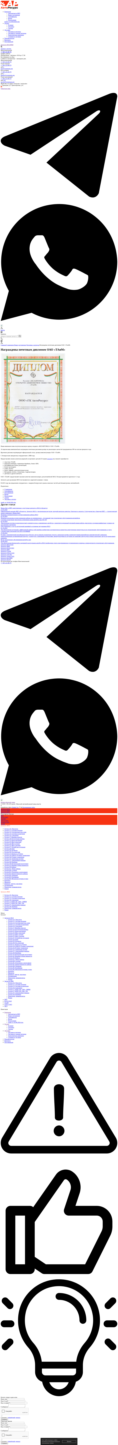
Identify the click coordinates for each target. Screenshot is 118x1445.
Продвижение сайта (28, 807)
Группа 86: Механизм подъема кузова (16, 879)
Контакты (7, 40)
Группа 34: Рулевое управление (14, 857)
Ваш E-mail (4, 1401)
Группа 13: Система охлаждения (14, 834)
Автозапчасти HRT (14, 1014)
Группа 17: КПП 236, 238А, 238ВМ (15, 901)
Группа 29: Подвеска (11, 850)
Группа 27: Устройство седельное (14, 847)
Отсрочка (11, 1027)
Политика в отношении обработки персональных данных (51, 1442)
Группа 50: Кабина (10, 867)
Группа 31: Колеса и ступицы (13, 854)
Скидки (10, 1029)
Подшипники (8, 885)
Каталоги (7, 880)
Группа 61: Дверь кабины (12, 869)
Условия (10, 1026)
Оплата (6, 1024)
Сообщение (4, 1407)
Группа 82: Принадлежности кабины (16, 874)
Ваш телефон (5, 1403)
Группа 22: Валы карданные (13, 840)
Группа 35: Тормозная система (14, 859)
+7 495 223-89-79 (6, 62)
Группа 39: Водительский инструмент (16, 864)
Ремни (6, 910)
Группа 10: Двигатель (11, 829)
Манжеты (7, 882)
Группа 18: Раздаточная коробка (14, 839)
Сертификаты (12, 1017)
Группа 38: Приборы (10, 862)
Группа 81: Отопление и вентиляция (15, 872)
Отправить (4, 1419)
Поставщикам (8, 41)
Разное (6, 889)
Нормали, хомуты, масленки (13, 884)
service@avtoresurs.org (7, 82)
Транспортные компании (16, 1036)
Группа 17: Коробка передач (13, 837)
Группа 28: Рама (9, 849)
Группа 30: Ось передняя (12, 852)
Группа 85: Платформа (11, 877)
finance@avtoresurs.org (8, 75)
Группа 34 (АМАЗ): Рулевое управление (17, 855)
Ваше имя (4, 1399)
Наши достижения (14, 1016)
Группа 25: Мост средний (12, 845)
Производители (9, 38)
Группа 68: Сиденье (10, 870)
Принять (69, 1441)
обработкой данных (14, 1417)
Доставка (7, 1031)
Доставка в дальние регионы (17, 1034)
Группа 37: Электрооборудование (15, 860)
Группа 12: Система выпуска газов (15, 832)
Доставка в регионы (14, 1032)
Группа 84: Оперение (11, 875)
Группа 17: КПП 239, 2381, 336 (14, 903)
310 (4, 80)
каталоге (50, 459)
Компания (7, 1012)
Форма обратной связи (8, 802)
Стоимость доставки (14, 1037)
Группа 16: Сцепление (11, 835)
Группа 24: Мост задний (12, 844)
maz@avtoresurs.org (7, 68)
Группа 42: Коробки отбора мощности (16, 865)
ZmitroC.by (15, 807)
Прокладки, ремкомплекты (12, 887)
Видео (10, 1019)
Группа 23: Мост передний (12, 842)
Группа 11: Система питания (13, 830)
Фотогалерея (12, 1021)
